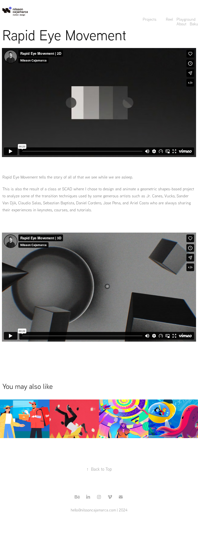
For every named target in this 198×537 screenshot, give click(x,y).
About (181, 23)
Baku (194, 23)
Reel (169, 19)
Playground (186, 19)
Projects (149, 19)
